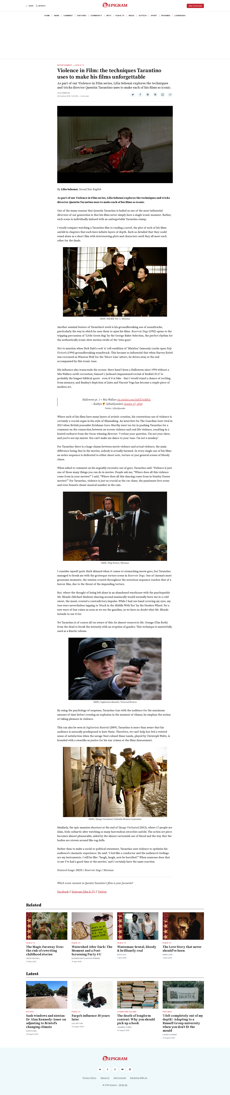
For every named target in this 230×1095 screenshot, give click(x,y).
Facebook (63, 891)
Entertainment (64, 65)
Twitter (102, 891)
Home (47, 16)
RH (123, 1085)
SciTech (143, 16)
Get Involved (195, 6)
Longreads (179, 16)
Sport (154, 16)
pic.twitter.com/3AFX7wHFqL (134, 399)
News (56, 16)
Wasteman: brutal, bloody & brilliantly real (136, 949)
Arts (108, 16)
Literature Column (126, 1012)
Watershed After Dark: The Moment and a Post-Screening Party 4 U (92, 950)
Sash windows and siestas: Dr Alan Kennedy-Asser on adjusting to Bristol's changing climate (46, 1021)
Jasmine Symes (124, 1027)
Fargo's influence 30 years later (91, 1018)
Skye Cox (121, 955)
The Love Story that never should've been (182, 949)
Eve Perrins (94, 958)
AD (126, 1085)
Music (132, 16)
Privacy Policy (89, 1078)
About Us (105, 1078)
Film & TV (120, 16)
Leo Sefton (77, 1023)
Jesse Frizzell (33, 958)
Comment (68, 16)
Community (96, 16)
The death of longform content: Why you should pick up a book (136, 1019)
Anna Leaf (168, 955)
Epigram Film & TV (83, 891)
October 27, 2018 (133, 404)
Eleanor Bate (78, 958)
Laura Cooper (170, 1035)
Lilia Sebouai (63, 93)
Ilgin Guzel (31, 1031)
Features (81, 16)
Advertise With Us (138, 1078)
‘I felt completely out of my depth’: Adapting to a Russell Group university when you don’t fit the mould (183, 1023)
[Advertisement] (115, 38)
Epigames (165, 16)
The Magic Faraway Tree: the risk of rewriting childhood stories (45, 950)
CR (120, 1085)
